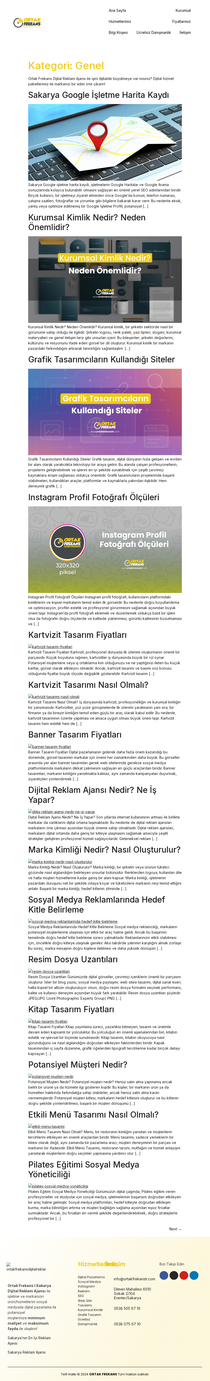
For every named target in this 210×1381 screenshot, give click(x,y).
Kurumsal (183, 10)
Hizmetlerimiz (120, 21)
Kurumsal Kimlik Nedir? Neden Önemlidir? (87, 222)
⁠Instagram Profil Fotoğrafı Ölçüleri (93, 497)
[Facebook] (164, 1275)
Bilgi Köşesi (118, 32)
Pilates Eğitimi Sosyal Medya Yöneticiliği (83, 1169)
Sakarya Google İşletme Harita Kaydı (98, 95)
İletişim (185, 32)
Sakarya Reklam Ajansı (27, 1352)
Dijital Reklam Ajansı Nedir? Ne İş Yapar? (92, 795)
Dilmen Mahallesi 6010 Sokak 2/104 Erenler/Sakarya (132, 1293)
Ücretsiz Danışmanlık (153, 32)
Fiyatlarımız (181, 21)
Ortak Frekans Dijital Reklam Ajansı (57, 78)
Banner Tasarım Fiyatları (75, 735)
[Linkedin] (194, 1275)
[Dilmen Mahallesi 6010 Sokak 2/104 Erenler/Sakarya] (107, 1294)
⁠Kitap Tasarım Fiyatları (71, 1009)
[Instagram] (174, 1275)
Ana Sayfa (117, 10)
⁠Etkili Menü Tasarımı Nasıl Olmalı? (93, 1115)
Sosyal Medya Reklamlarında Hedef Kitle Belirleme (96, 904)
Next (175, 1229)
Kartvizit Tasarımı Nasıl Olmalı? (88, 685)
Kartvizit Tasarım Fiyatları (77, 635)
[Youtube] (184, 1275)
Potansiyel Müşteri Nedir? (79, 1065)
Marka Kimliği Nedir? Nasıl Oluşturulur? (104, 850)
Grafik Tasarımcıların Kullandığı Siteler (101, 359)
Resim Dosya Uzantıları (73, 959)
